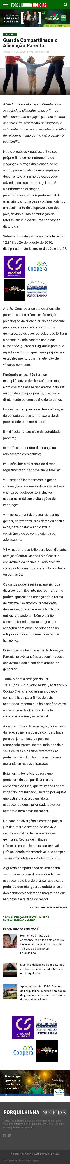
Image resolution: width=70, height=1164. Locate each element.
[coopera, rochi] (35, 1095)
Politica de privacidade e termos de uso (35, 1154)
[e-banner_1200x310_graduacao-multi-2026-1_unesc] (35, 26)
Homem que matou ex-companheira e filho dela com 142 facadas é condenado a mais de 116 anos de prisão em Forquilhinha (42, 944)
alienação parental (24, 917)
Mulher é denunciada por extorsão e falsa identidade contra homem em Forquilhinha (42, 969)
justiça (30, 920)
